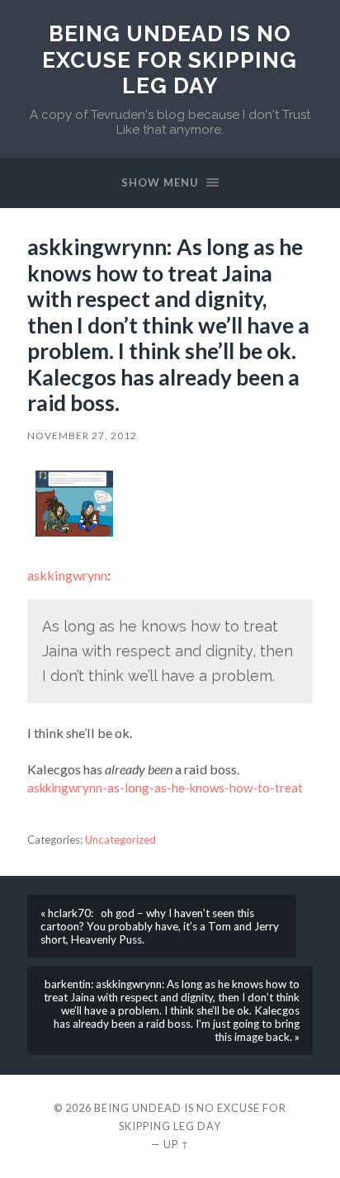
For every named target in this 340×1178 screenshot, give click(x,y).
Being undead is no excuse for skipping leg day (169, 59)
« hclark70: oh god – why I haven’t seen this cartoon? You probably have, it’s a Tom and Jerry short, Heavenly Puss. (159, 926)
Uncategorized (120, 839)
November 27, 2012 (82, 435)
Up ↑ (176, 1144)
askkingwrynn (67, 575)
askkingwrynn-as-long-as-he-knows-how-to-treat (165, 787)
